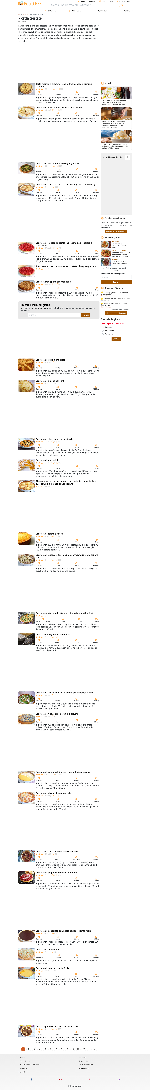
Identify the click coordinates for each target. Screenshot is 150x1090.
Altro (126, 11)
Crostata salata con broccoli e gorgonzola (57, 163)
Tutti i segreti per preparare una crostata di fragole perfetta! (66, 266)
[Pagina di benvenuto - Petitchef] (19, 14)
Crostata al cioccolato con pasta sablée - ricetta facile (63, 931)
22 (84, 1049)
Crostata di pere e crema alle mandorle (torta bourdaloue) (65, 184)
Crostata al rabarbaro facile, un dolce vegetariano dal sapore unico (67, 556)
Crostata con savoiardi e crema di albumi (57, 714)
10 (73, 1049)
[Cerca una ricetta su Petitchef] (118, 5)
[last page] (95, 1049)
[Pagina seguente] (89, 1049)
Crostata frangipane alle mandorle (53, 281)
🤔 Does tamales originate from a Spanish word (114, 304)
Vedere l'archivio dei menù (115, 268)
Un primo (108, 327)
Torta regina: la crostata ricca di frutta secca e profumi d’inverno (64, 85)
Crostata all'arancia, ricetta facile (52, 968)
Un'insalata (108, 334)
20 (78, 1049)
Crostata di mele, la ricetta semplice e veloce (59, 107)
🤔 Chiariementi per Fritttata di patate (116, 299)
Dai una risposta (106, 296)
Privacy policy (83, 1061)
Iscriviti (85, 315)
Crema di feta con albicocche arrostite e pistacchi (120, 246)
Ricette (51, 11)
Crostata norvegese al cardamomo (53, 634)
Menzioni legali (83, 1068)
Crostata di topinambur (47, 949)
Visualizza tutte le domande (121, 310)
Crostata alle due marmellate (50, 360)
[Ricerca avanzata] (122, 5)
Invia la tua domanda (117, 313)
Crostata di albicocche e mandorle (53, 793)
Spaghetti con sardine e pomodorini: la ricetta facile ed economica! (121, 254)
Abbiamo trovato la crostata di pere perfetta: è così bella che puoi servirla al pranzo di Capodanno (67, 482)
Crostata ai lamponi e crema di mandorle (56, 872)
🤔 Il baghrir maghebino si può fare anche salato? (114, 293)
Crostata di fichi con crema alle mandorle (57, 851)
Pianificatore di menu (115, 231)
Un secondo (109, 330)
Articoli (76, 11)
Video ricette (25, 1061)
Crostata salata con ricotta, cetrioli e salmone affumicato (65, 613)
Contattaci (82, 1058)
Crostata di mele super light (50, 381)
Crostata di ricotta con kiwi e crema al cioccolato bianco (65, 692)
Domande (102, 11)
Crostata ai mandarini (47, 460)
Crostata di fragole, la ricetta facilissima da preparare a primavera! (64, 244)
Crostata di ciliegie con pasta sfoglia (54, 439)
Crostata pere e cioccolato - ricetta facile (57, 1026)
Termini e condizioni (85, 1065)
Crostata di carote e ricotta (49, 533)
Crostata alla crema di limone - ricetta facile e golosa (63, 772)
